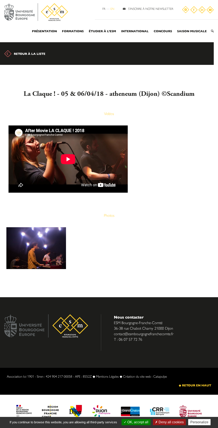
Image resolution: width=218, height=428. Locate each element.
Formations (73, 31)
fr (103, 8)
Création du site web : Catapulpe (145, 376)
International (135, 31)
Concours (163, 31)
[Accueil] (36, 12)
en (112, 8)
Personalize (199, 422)
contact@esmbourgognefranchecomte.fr (144, 333)
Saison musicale (192, 31)
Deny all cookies (171, 422)
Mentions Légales (107, 376)
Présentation (44, 31)
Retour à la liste (29, 53)
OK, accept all (137, 422)
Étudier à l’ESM (102, 31)
